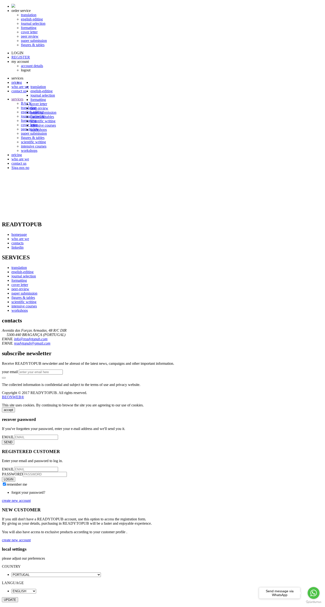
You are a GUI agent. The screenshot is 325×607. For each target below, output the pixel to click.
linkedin (17, 247)
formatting (28, 28)
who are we (20, 87)
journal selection (33, 23)
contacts (17, 243)
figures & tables (32, 45)
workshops (38, 130)
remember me (17, 484)
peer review (30, 36)
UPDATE (10, 600)
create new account (16, 500)
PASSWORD (12, 474)
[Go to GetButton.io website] (313, 602)
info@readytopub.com (31, 339)
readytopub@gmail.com (32, 343)
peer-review (39, 108)
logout (25, 70)
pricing (16, 82)
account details (32, 66)
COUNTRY (11, 566)
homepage (19, 234)
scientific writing (42, 121)
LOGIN (17, 53)
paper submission (34, 41)
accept (8, 410)
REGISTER (20, 57)
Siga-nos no (20, 168)
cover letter (29, 32)
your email (10, 372)
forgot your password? (28, 492)
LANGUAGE (13, 583)
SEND (8, 442)
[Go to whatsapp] (314, 593)
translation (28, 15)
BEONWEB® (13, 397)
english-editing (22, 272)
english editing (32, 19)
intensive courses (43, 125)
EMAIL (8, 437)
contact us (18, 91)
